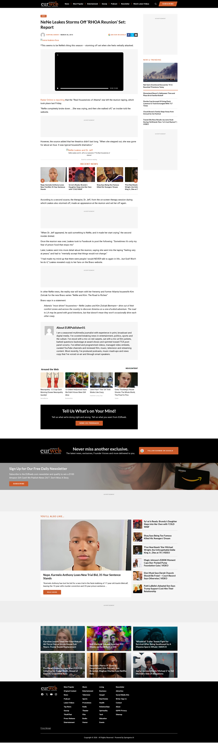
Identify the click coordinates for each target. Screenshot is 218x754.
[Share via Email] (136, 35)
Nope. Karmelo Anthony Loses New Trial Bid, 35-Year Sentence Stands (53, 187)
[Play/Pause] (57, 88)
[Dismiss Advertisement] (57, 55)
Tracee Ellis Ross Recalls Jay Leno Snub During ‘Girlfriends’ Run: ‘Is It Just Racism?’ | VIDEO (160, 122)
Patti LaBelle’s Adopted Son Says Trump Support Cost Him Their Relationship (159, 588)
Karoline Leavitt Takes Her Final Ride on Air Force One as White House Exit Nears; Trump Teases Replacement (62, 644)
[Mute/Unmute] (120, 88)
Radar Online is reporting (53, 100)
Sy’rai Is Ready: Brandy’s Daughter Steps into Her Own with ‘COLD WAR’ (80, 187)
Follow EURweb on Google (160, 451)
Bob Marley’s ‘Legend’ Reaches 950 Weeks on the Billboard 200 (106, 645)
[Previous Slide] (43, 181)
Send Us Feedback (89, 423)
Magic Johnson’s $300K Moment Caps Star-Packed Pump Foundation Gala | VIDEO (159, 563)
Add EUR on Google (118, 35)
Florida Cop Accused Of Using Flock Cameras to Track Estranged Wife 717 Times (158, 103)
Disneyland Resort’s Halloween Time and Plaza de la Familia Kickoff (159, 94)
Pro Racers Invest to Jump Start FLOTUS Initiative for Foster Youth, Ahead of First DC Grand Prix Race (62, 671)
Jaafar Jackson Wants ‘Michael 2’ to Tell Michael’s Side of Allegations (155, 672)
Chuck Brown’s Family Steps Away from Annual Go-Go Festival (158, 113)
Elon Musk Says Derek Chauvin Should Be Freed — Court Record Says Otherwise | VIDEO (160, 576)
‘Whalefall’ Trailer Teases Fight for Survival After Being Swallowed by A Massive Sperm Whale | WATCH (153, 644)
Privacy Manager (46, 728)
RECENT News (89, 164)
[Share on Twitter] (132, 35)
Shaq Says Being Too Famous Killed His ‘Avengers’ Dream (108, 186)
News (43, 16)
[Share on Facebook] (128, 35)
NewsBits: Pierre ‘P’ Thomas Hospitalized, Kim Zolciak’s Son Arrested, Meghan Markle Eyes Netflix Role (107, 669)
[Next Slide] (136, 181)
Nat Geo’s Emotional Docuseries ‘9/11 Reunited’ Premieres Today (158, 86)
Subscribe (18, 484)
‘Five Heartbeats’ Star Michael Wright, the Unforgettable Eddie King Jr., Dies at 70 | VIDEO (159, 550)
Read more (54, 592)
